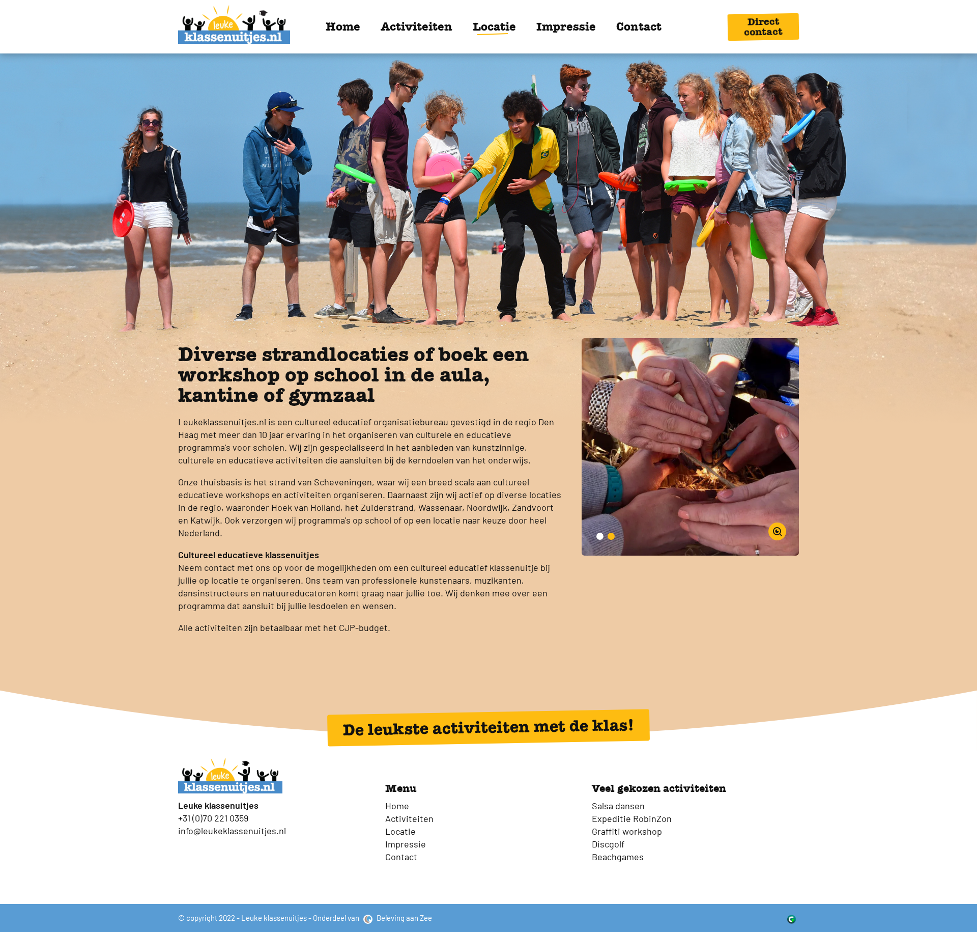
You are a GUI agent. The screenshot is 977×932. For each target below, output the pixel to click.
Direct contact (763, 26)
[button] (600, 536)
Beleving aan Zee (403, 917)
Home (343, 26)
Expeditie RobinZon (632, 818)
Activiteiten (416, 26)
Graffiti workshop (627, 831)
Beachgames (618, 856)
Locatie (494, 26)
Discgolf (608, 843)
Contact (639, 26)
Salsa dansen (618, 805)
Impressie (566, 26)
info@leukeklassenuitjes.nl (232, 830)
